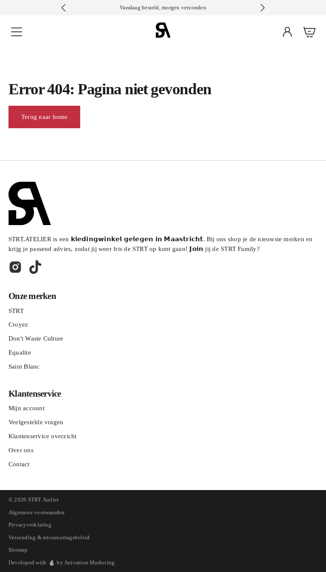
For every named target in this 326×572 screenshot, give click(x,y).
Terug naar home (44, 116)
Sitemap (18, 550)
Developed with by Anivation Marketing (61, 562)
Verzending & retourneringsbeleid (49, 537)
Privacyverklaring (29, 524)
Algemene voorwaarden (36, 512)
